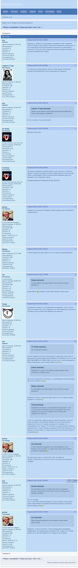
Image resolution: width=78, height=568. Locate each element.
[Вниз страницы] (71, 482)
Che (3, 275)
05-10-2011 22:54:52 (41, 480)
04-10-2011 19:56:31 (41, 304)
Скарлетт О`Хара (8, 66)
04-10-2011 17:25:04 (41, 274)
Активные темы (7, 17)
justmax (4, 207)
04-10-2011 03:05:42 (41, 168)
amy (3, 40)
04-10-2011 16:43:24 (41, 207)
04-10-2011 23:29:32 (41, 341)
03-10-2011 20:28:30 (41, 65)
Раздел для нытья (26, 27)
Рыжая (4, 304)
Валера (4, 249)
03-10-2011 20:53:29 (41, 103)
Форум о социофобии (10, 27)
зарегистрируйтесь (27, 23)
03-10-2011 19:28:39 (41, 40)
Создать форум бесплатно (67, 562)
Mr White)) (5, 129)
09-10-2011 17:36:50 (41, 512)
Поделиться (31, 40)
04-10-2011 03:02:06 (41, 128)
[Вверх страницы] (72, 480)
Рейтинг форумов (52, 562)
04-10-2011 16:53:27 (41, 249)
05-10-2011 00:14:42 (41, 438)
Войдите (15, 23)
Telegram (24, 12)
